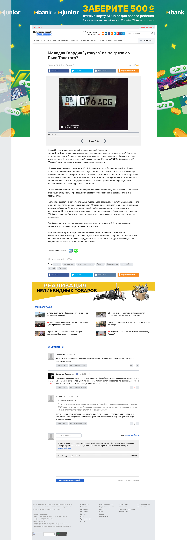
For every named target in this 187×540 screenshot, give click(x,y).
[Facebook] (109, 33)
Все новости (39, 40)
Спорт (94, 40)
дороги (57, 264)
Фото (101, 512)
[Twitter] (115, 33)
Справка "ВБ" (123, 512)
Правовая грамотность (126, 509)
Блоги (101, 509)
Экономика (63, 40)
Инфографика (104, 516)
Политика (51, 40)
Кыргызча (38, 27)
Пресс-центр (142, 507)
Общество (74, 40)
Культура (85, 40)
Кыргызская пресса (106, 507)
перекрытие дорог (85, 264)
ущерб (52, 268)
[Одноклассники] (112, 33)
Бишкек (100, 264)
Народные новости (106, 504)
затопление (69, 264)
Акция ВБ (118, 40)
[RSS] (103, 33)
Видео (101, 514)
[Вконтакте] (106, 33)
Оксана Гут (70, 65)
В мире (82, 521)
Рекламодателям (147, 27)
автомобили (126, 264)
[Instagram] (120, 33)
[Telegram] (123, 33)
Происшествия (105, 40)
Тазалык (62, 268)
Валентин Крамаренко (66, 374)
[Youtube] (118, 33)
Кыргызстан (112, 264)
